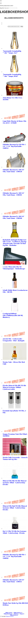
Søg (22, 26)
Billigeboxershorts (10, 616)
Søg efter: (2, 8)
